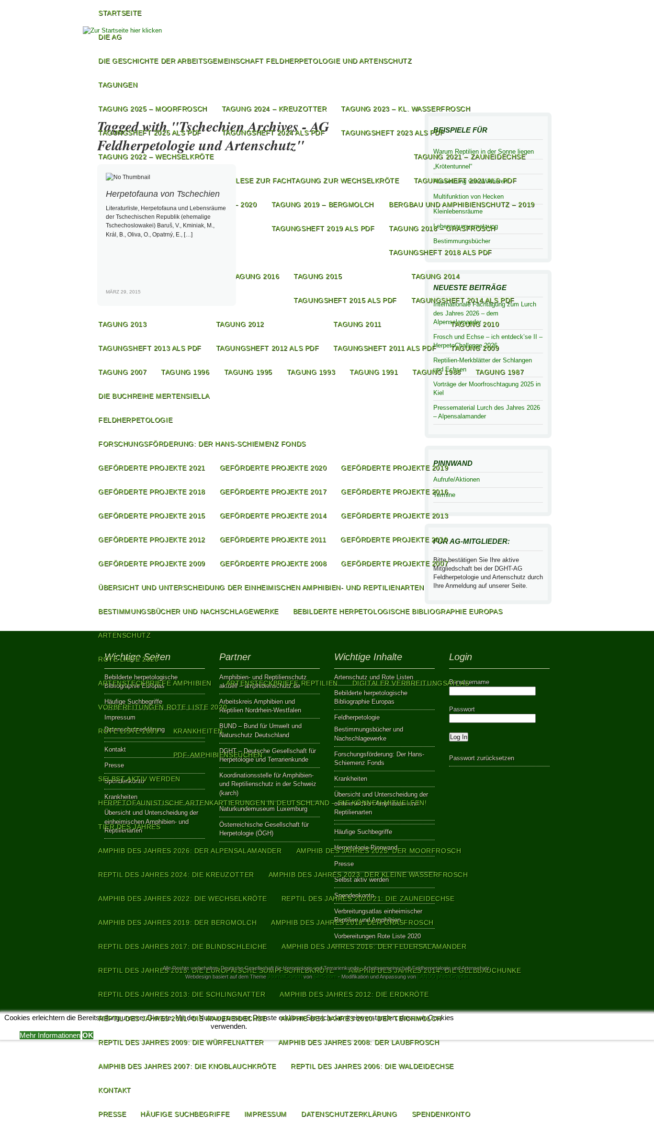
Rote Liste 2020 (128, 659)
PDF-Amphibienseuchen (218, 755)
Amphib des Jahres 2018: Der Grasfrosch (352, 922)
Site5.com (325, 976)
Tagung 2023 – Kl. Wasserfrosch (405, 108)
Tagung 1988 (436, 372)
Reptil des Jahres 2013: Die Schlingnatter (181, 994)
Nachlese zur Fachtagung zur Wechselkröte (307, 180)
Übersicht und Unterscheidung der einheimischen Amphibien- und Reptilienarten (261, 587)
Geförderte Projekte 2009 (151, 563)
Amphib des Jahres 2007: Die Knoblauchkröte (187, 1066)
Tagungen (118, 85)
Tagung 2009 (475, 348)
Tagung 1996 (185, 372)
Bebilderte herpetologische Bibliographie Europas (397, 611)
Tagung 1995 (248, 372)
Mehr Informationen (50, 1035)
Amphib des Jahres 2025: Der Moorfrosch (379, 851)
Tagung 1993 (311, 372)
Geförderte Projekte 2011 (273, 539)
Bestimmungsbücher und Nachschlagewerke (188, 611)
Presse (112, 1114)
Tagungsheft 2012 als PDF (267, 348)
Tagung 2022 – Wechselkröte (156, 156)
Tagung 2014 (435, 276)
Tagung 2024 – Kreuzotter (274, 108)
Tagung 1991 (374, 372)
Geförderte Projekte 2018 (151, 491)
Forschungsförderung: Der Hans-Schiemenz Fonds (202, 444)
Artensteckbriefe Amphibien (155, 683)
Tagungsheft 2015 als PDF (345, 300)
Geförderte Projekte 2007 (394, 563)
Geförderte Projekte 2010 (394, 539)
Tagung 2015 (317, 276)
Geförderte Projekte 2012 (151, 539)
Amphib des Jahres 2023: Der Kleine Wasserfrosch (368, 874)
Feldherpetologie (135, 420)
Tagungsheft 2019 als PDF (323, 228)
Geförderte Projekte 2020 (273, 468)
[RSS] (541, 59)
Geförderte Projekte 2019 (394, 468)
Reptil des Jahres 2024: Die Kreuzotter (176, 874)
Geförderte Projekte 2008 (273, 563)
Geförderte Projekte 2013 (394, 515)
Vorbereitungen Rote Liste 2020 (162, 707)
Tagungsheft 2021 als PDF (465, 180)
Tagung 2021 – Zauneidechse (470, 156)
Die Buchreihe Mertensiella (154, 396)
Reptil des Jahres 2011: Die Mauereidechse (182, 1018)
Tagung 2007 (122, 372)
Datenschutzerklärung (349, 1114)
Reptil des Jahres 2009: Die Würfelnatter (181, 1042)
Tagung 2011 (357, 324)
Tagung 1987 (499, 372)
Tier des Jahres (129, 827)
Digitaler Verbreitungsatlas (410, 683)
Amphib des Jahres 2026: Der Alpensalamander (190, 851)
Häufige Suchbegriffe (184, 1114)
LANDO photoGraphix (443, 976)
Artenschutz (124, 635)
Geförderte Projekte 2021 (151, 468)
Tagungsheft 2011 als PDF (384, 348)
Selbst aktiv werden (139, 779)
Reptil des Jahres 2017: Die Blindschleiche (182, 946)
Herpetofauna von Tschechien (163, 194)
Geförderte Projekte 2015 (151, 515)
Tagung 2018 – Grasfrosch (442, 228)
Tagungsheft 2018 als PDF (440, 252)
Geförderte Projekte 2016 (394, 491)
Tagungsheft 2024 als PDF (273, 132)
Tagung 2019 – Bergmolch (322, 204)
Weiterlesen (215, 300)
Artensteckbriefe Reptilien (282, 683)
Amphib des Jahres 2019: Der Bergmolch (177, 922)
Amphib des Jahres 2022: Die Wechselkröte (182, 898)
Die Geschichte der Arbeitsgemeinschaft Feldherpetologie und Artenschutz (255, 61)
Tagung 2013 (122, 324)
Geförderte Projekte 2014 (273, 515)
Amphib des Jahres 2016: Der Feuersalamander (374, 946)
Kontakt (114, 1090)
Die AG (110, 37)
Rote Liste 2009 (128, 731)
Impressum (265, 1114)
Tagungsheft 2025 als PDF (150, 132)
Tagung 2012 (240, 324)
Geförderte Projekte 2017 (273, 491)
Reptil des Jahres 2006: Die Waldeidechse (372, 1066)
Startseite (120, 13)
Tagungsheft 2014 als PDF (463, 300)
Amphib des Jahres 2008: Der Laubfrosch (359, 1042)
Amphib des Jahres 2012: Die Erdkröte (354, 994)
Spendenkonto (441, 1114)
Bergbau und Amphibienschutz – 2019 (461, 204)
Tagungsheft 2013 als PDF (150, 348)
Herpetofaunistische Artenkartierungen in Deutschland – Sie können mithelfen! (262, 803)
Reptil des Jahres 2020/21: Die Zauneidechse (368, 898)
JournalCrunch (285, 976)
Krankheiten (198, 731)
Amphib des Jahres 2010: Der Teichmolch (361, 1018)
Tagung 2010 (475, 324)
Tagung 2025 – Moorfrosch (152, 108)
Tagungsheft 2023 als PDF (392, 132)
